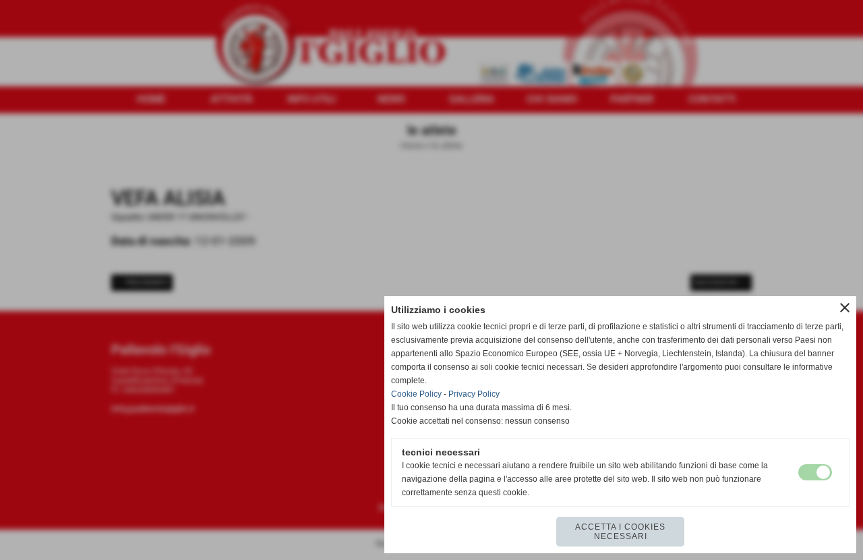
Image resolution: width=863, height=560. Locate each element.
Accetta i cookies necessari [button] (620, 531)
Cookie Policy (416, 394)
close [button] (845, 308)
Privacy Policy (474, 394)
